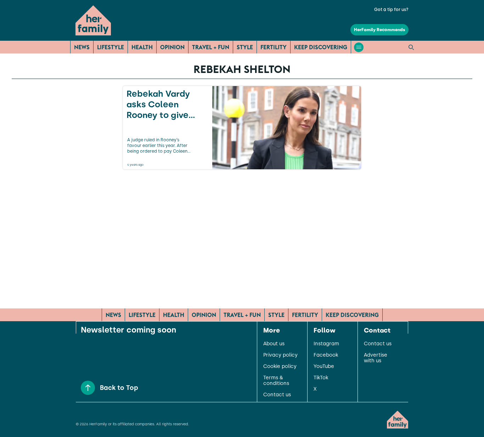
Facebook (326, 355)
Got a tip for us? (391, 9)
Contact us (277, 395)
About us (274, 344)
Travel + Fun (210, 47)
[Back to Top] (88, 388)
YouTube (324, 366)
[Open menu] (359, 47)
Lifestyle (110, 47)
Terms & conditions (276, 380)
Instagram (326, 344)
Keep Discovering (320, 47)
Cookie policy (280, 366)
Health (142, 47)
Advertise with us (375, 358)
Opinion (172, 47)
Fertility (273, 47)
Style (245, 47)
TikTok (321, 378)
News (82, 47)
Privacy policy (280, 355)
